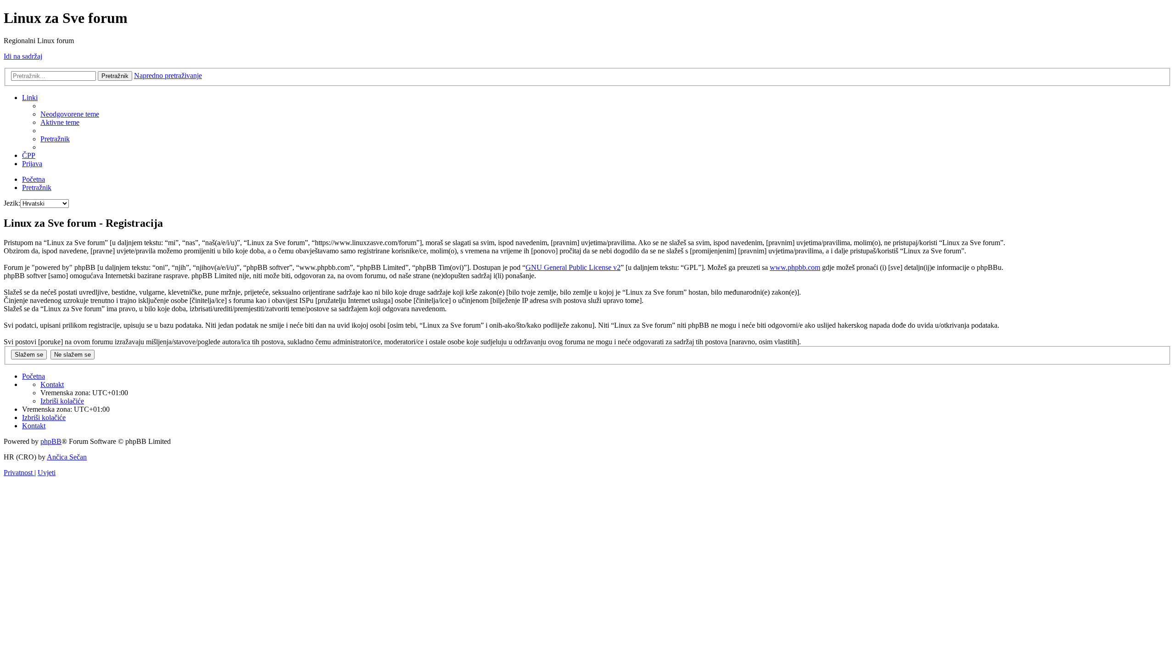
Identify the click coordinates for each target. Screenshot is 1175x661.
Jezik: (12, 203)
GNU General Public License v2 (573, 267)
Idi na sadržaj (23, 56)
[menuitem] (69, 114)
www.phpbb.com (795, 267)
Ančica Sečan (67, 457)
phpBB (51, 441)
